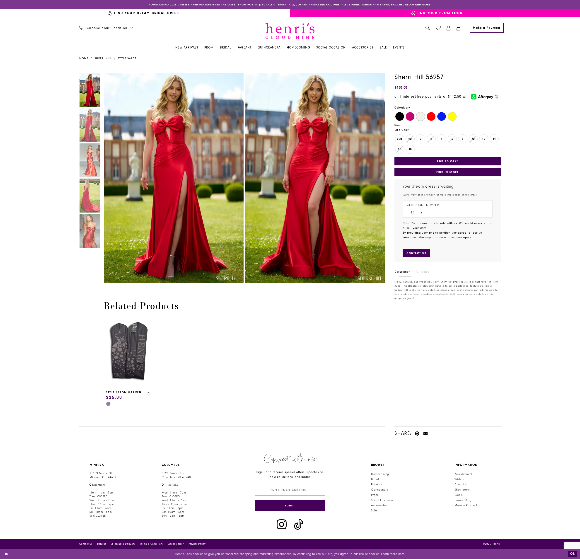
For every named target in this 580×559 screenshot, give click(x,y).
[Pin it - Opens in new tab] (417, 433)
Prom (374, 494)
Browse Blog (462, 500)
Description (402, 271)
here (401, 554)
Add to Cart (447, 161)
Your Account (463, 474)
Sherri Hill (103, 58)
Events (458, 494)
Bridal (375, 479)
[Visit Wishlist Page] (438, 28)
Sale (374, 510)
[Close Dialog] (7, 554)
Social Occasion (382, 500)
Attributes (422, 271)
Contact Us (86, 543)
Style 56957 (127, 58)
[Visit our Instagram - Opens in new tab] (282, 524)
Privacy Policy (197, 543)
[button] (449, 27)
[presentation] (129, 352)
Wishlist (459, 479)
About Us (460, 484)
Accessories (379, 505)
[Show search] (428, 27)
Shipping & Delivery (123, 543)
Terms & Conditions (152, 543)
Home (83, 58)
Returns (101, 543)
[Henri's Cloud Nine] (290, 31)
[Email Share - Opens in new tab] (425, 433)
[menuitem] (106, 27)
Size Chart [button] (402, 129)
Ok (572, 554)
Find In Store (447, 172)
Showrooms (462, 489)
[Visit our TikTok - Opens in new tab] (298, 524)
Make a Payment (465, 505)
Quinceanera (379, 489)
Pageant (376, 484)
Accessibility (176, 543)
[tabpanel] (173, 178)
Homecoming (380, 474)
